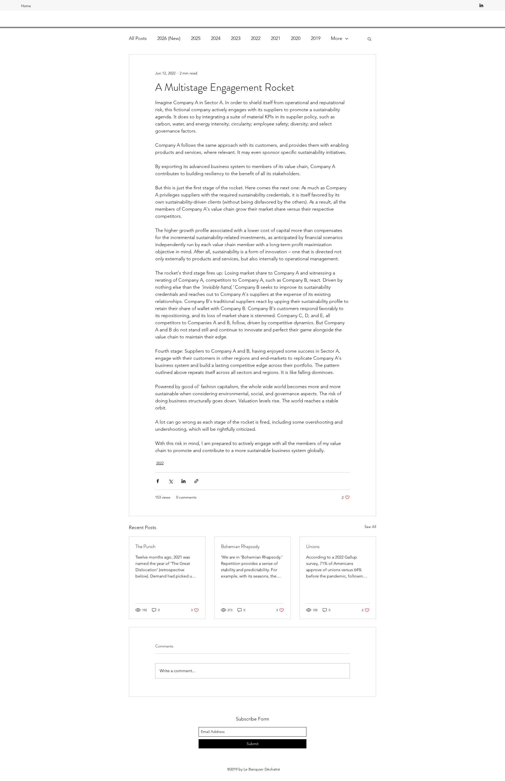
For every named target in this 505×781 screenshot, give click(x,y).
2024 (215, 38)
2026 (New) (168, 38)
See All (370, 526)
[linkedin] (481, 5)
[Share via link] (196, 481)
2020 (295, 38)
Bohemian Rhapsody (240, 546)
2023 (235, 38)
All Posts (138, 38)
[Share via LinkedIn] (183, 481)
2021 (275, 38)
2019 (315, 38)
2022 (255, 38)
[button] (369, 39)
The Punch (145, 546)
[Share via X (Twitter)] (170, 481)
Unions (313, 546)
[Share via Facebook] (157, 481)
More (336, 38)
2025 (195, 38)
